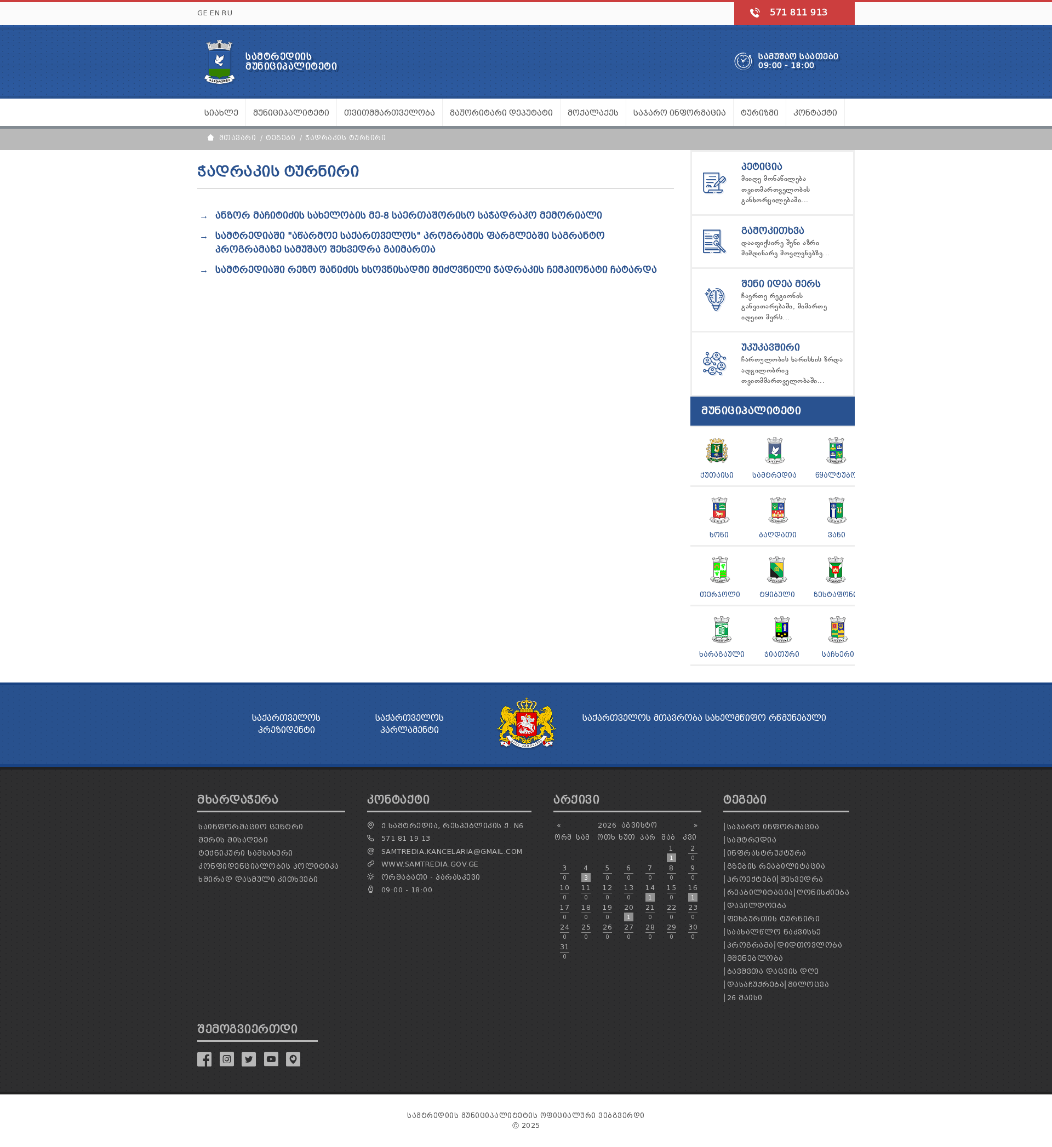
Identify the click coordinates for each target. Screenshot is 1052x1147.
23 (692, 912)
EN (215, 13)
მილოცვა (809, 984)
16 (692, 892)
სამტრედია (774, 475)
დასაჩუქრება (756, 984)
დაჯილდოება (757, 905)
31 (564, 951)
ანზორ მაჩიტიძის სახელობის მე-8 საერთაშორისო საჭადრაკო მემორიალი (408, 215)
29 (671, 931)
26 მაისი (745, 997)
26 (607, 931)
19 (607, 912)
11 (586, 892)
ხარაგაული (722, 654)
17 (564, 912)
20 (628, 912)
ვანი (836, 535)
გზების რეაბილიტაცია (776, 866)
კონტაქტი (815, 113)
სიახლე (221, 113)
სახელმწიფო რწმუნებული (765, 718)
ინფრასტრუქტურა (767, 853)
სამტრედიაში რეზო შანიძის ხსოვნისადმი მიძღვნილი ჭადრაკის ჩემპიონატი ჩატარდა (436, 270)
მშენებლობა (755, 958)
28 (650, 931)
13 (628, 892)
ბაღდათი (778, 535)
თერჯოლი (720, 594)
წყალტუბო (835, 475)
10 (564, 892)
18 (586, 912)
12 (607, 892)
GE (202, 13)
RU (227, 13)
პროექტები (752, 879)
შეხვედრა (802, 879)
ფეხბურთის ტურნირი (773, 919)
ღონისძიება (823, 892)
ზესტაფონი (835, 594)
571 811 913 (799, 12)
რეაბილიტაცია (760, 892)
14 (650, 892)
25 (586, 931)
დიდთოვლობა (809, 945)
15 (671, 892)
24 (564, 931)
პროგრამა (750, 945)
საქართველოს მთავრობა (642, 718)
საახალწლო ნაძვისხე (774, 932)
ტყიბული (777, 594)
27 (628, 931)
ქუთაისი (717, 475)
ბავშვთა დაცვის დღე (773, 971)
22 (671, 912)
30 (692, 931)
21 (650, 912)
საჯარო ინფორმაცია (773, 826)
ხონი (719, 535)
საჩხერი (838, 654)
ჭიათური (781, 654)
